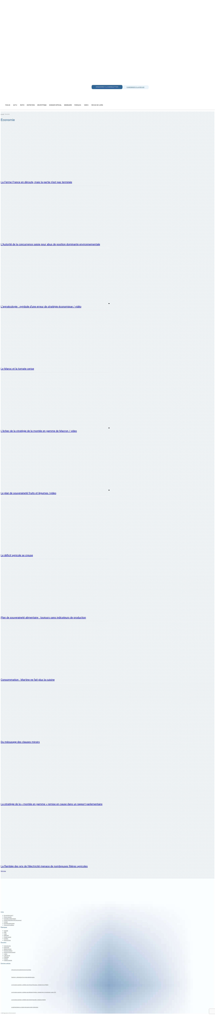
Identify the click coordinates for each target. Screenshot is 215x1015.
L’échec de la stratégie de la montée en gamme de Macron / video (39, 431)
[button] (106, 105)
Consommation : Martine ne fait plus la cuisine (28, 679)
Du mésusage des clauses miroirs (20, 742)
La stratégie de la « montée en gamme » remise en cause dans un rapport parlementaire (51, 804)
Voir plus (3, 871)
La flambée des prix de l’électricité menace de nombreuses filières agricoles (44, 866)
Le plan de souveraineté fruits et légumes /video (28, 493)
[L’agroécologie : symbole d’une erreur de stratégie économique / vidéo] (55, 276)
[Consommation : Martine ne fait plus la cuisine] (55, 650)
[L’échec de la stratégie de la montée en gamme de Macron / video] (55, 401)
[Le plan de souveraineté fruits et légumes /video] (55, 463)
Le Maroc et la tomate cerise (17, 368)
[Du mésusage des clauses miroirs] (55, 712)
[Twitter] (97, 91)
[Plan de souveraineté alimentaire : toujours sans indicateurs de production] (55, 587)
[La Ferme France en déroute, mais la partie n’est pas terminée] (55, 152)
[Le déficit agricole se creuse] (55, 525)
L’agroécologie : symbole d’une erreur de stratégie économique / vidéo (41, 306)
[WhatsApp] (93, 91)
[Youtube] (104, 91)
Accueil (2, 114)
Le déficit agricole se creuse (17, 555)
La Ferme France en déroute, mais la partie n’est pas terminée (36, 182)
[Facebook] (108, 91)
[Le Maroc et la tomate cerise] (55, 339)
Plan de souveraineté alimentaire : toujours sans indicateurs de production (43, 617)
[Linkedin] (101, 91)
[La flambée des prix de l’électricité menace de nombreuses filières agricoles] (55, 836)
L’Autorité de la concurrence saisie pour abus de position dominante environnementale (50, 244)
